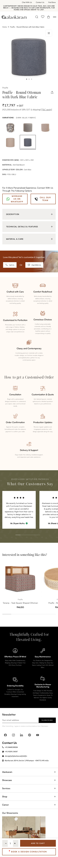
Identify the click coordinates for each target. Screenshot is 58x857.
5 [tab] (34, 528)
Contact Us (40, 2)
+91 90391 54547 (11, 751)
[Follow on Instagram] (13, 735)
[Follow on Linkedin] (21, 735)
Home (4, 27)
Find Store (52, 2)
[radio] (10, 127)
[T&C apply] (46, 109)
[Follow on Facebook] (5, 735)
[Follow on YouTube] (37, 735)
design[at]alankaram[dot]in (16, 756)
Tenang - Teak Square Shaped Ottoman (20, 603)
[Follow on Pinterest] (29, 735)
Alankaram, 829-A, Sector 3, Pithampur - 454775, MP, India (27, 760)
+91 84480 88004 (11, 747)
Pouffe (5, 87)
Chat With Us (27, 2)
